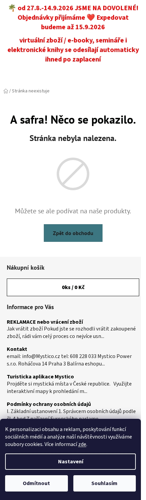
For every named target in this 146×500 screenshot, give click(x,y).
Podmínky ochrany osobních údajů (49, 404)
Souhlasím (104, 483)
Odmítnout (36, 483)
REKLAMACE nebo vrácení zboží (45, 322)
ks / (73, 287)
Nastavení (70, 461)
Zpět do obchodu (73, 233)
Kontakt (17, 349)
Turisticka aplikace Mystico (40, 377)
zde (82, 444)
